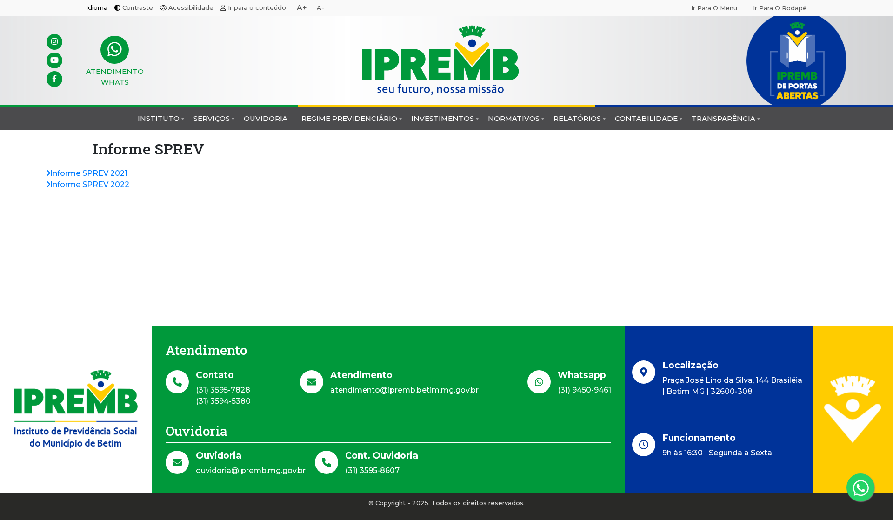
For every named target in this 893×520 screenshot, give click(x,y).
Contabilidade (646, 118)
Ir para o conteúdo (257, 7)
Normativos (514, 118)
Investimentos (442, 118)
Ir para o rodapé (780, 8)
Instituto (159, 118)
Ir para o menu (714, 8)
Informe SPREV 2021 (88, 173)
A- (320, 7)
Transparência (723, 118)
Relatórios (577, 118)
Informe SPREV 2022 (89, 184)
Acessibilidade (190, 7)
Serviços (211, 118)
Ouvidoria (265, 118)
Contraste (137, 7)
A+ (302, 7)
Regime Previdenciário (349, 118)
